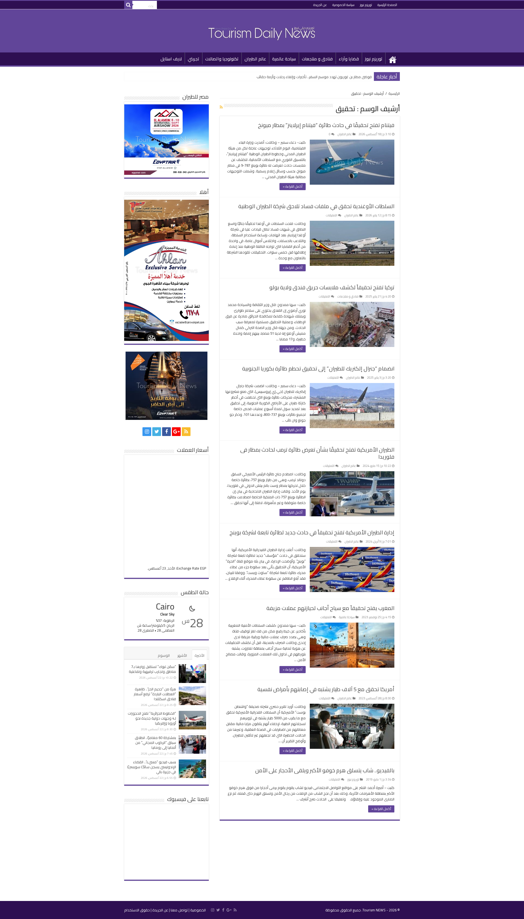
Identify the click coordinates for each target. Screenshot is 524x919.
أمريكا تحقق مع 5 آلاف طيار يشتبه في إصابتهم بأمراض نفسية (325, 689)
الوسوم (164, 655)
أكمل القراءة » (292, 186)
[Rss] (186, 431)
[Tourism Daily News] (262, 29)
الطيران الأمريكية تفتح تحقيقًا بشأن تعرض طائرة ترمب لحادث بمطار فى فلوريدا (317, 453)
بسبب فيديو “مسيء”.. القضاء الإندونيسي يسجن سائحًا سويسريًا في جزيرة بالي (151, 767)
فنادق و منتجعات (317, 59)
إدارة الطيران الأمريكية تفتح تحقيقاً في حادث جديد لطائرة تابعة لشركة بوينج (312, 532)
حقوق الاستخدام (137, 910)
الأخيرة (199, 655)
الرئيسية (393, 58)
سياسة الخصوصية (343, 5)
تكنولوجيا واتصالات (222, 59)
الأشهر (182, 655)
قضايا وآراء (349, 59)
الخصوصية (198, 910)
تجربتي (193, 59)
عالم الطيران (255, 59)
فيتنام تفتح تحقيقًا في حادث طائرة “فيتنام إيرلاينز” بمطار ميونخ (326, 125)
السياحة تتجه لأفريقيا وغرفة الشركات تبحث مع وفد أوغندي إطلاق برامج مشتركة (312, 76)
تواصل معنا (179, 910)
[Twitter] (156, 431)
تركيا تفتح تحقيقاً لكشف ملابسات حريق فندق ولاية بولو (331, 287)
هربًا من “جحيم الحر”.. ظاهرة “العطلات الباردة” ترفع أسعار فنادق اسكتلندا (155, 694)
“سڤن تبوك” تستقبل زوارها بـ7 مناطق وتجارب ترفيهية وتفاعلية (152, 669)
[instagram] (146, 431)
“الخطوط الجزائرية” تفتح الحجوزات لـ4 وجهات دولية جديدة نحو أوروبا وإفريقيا (152, 718)
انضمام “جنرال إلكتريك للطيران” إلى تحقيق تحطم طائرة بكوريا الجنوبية (318, 368)
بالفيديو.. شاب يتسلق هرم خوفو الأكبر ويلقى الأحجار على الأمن (324, 770)
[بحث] (128, 5)
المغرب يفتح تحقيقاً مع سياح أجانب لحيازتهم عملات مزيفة (330, 608)
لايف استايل (171, 59)
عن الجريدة (320, 5)
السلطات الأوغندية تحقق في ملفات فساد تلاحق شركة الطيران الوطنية (316, 206)
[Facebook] (166, 431)
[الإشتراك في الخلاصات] (221, 107)
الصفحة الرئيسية (387, 5)
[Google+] (176, 431)
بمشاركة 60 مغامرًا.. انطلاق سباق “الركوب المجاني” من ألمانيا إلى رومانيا (155, 742)
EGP (203, 568)
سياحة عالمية (284, 59)
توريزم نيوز (366, 5)
